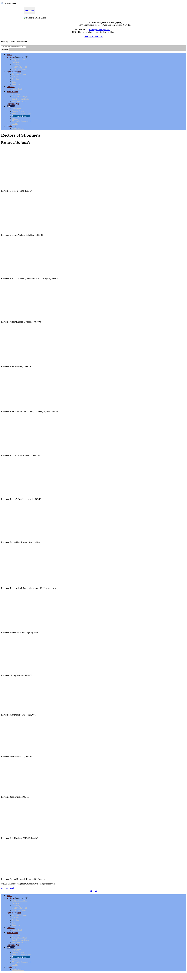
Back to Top (6, 888)
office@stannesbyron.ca (99, 29)
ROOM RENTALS (93, 36)
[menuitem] (9, 54)
